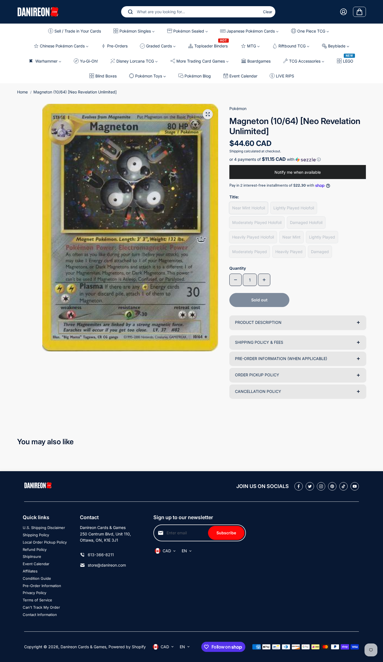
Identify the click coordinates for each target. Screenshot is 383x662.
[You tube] (354, 486)
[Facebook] (298, 486)
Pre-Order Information (42, 585)
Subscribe (226, 532)
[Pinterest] (332, 486)
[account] (343, 12)
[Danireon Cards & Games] (38, 12)
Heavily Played (289, 251)
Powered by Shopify (127, 646)
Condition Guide (37, 578)
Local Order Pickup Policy (45, 542)
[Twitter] (310, 486)
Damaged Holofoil (306, 222)
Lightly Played (322, 237)
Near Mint (291, 237)
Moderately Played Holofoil (257, 222)
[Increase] (264, 280)
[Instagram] (321, 486)
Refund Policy (35, 549)
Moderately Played (249, 251)
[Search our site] (130, 12)
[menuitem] (76, 31)
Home (22, 92)
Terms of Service (37, 600)
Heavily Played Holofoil (253, 237)
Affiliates (30, 571)
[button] (297, 159)
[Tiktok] (343, 486)
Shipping (236, 151)
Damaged (320, 251)
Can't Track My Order (41, 607)
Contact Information (40, 614)
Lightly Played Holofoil (293, 207)
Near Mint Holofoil (248, 207)
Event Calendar (36, 564)
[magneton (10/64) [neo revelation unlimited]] (208, 114)
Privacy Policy (34, 592)
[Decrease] (235, 280)
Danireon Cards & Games (83, 646)
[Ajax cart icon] (359, 12)
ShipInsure (32, 556)
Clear (267, 12)
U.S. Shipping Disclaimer (44, 527)
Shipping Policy (36, 535)
